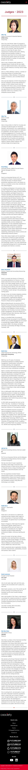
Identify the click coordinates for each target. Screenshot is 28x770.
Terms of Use (10, 768)
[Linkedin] (16, 760)
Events (14, 728)
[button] (26, 2)
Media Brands (14, 725)
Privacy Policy (3, 768)
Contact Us (14, 732)
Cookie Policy (17, 768)
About (14, 723)
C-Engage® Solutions (14, 730)
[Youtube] (11, 760)
